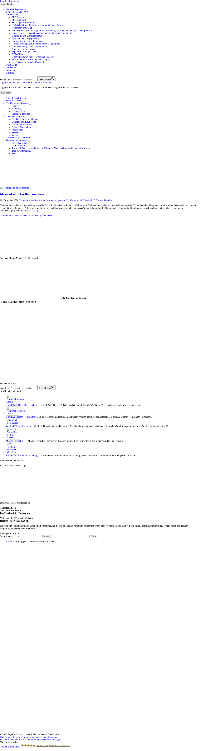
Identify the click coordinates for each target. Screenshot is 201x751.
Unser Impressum (50, 737)
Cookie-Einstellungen (10, 746)
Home (9, 541)
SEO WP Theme (8, 739)
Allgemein (60, 200)
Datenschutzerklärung (10, 737)
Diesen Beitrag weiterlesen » (27, 215)
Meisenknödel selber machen (22, 194)
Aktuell (50, 200)
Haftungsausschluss (31, 737)
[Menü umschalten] (19, 15)
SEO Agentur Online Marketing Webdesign (39, 739)
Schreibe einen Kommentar (32, 200)
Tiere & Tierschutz (104, 200)
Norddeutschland (74, 200)
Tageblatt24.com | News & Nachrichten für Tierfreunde (25, 82)
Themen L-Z (89, 200)
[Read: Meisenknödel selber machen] (14, 188)
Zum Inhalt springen (9, 1)
